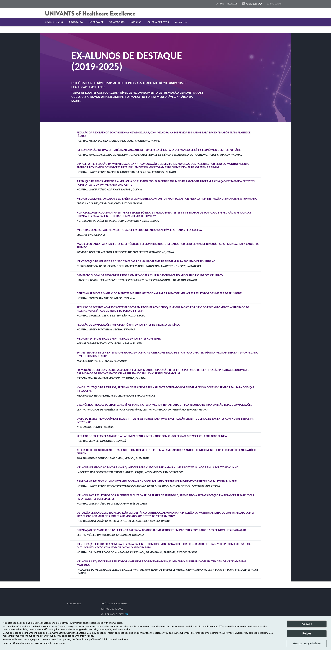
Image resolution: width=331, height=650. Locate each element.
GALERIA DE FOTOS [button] (158, 22)
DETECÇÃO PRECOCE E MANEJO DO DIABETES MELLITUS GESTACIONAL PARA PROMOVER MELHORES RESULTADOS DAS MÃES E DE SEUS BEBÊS (160, 293)
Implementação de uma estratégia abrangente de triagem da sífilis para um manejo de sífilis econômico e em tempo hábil (158, 150)
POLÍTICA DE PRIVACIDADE (114, 604)
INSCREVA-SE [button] (96, 22)
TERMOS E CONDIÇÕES (112, 609)
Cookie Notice (21, 643)
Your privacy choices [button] (307, 643)
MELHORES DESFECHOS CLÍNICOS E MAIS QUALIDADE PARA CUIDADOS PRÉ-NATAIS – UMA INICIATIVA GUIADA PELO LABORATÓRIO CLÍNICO (157, 467)
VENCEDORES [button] (117, 22)
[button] (268, 4)
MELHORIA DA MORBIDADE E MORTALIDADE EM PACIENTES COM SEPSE (119, 338)
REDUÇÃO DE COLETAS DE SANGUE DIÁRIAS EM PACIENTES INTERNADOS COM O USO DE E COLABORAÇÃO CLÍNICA (152, 436)
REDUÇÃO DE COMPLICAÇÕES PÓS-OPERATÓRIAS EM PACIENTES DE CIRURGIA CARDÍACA (128, 325)
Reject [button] (306, 633)
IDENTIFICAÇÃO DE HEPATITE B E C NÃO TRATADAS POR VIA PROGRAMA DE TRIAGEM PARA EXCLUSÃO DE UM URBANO (146, 261)
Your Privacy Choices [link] (113, 614)
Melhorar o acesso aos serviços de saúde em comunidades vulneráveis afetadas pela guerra (139, 230)
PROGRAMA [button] (76, 22)
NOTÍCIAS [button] (136, 22)
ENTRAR (220, 4)
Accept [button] (307, 624)
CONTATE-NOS (74, 604)
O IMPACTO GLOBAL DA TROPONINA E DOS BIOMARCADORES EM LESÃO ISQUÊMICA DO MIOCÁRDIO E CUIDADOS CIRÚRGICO (150, 275)
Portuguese (252, 4)
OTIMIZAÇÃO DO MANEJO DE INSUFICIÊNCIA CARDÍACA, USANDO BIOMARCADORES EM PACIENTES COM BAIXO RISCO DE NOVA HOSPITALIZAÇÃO (161, 530)
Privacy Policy (41, 643)
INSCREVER (232, 4)
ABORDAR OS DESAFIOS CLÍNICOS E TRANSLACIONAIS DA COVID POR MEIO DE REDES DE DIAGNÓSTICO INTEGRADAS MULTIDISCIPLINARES (157, 481)
